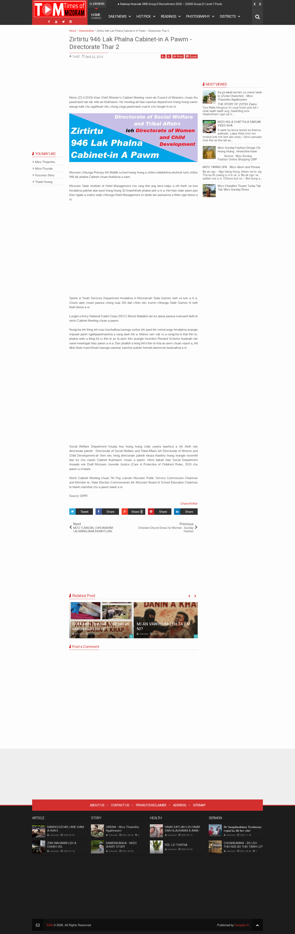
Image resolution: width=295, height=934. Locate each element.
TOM (49, 925)
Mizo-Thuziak (44, 168)
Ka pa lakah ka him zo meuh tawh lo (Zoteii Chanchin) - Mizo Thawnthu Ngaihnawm (240, 96)
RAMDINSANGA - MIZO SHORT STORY (121, 844)
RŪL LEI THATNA (176, 845)
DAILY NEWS (117, 16)
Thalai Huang (43, 182)
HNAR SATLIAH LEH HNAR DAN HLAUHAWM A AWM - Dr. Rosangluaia (182, 830)
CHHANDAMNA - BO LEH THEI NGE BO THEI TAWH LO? (243, 844)
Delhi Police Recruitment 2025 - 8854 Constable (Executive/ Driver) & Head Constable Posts (206, 4)
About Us (97, 805)
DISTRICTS (228, 16)
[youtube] (56, 21)
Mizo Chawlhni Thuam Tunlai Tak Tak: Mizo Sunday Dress (239, 187)
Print (180, 56)
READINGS (168, 16)
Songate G (242, 925)
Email (193, 56)
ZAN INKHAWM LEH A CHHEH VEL (61, 844)
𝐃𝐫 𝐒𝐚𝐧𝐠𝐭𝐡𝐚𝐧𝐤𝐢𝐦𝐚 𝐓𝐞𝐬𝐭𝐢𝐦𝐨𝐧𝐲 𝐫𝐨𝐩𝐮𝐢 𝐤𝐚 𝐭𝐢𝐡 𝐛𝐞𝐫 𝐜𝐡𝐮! (243, 828)
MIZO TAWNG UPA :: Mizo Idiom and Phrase (231, 167)
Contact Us (120, 805)
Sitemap (199, 805)
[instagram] (70, 21)
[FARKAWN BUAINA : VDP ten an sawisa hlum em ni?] (101, 620)
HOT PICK (143, 16)
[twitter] (63, 21)
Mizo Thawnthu (45, 162)
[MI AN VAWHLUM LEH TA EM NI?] (166, 620)
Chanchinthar (189, 503)
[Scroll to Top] (257, 925)
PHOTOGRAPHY (198, 16)
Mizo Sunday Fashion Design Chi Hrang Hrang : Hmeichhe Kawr (239, 149)
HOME (96, 16)
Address (179, 805)
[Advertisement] (133, 78)
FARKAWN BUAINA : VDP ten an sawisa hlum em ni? (100, 626)
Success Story (45, 175)
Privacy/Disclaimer (151, 805)
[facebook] (49, 21)
